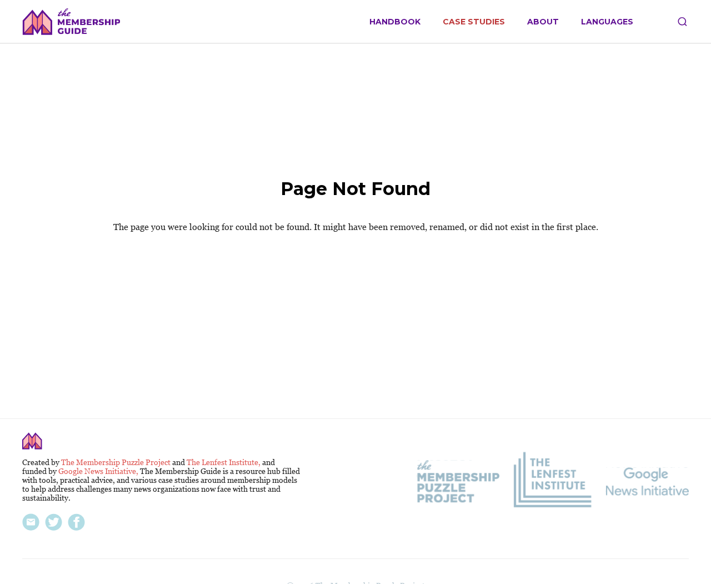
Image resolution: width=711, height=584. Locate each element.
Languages (607, 22)
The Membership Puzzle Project (116, 462)
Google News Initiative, (99, 471)
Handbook (394, 22)
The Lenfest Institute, (224, 462)
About (543, 22)
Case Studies (474, 22)
